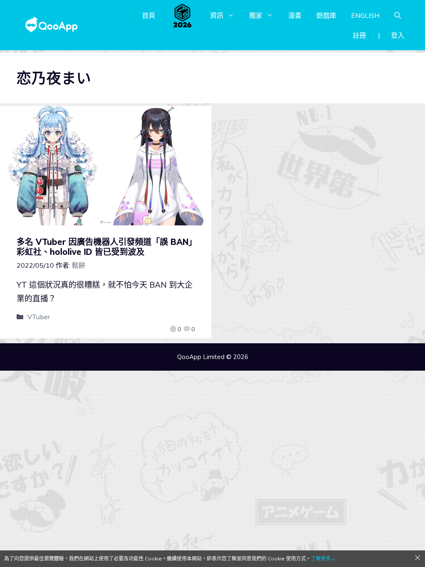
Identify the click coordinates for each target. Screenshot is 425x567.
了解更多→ (323, 558)
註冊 (359, 35)
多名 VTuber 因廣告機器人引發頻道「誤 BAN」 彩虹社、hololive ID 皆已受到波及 (109, 247)
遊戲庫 (326, 15)
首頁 (148, 15)
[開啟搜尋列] (397, 15)
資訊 (216, 15)
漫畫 (294, 15)
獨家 (255, 15)
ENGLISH (365, 15)
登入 (397, 35)
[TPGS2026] (183, 15)
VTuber (38, 317)
